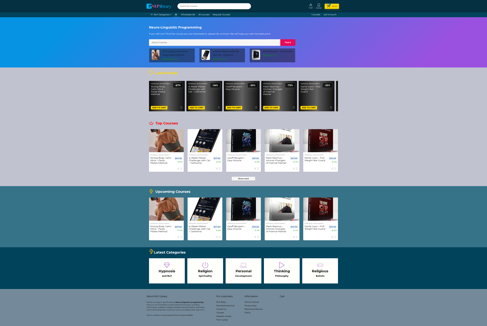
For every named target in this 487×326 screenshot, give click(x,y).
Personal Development (160, 84)
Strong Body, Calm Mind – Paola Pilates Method (158, 90)
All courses (203, 14)
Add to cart (159, 107)
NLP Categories (161, 14)
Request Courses (221, 14)
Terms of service (252, 302)
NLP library (221, 302)
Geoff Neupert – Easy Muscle (278, 51)
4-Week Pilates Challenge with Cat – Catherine (197, 89)
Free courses (222, 320)
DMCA (247, 313)
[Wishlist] (318, 5)
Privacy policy (251, 305)
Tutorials (315, 14)
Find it (288, 42)
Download (225, 305)
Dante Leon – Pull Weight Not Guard (310, 89)
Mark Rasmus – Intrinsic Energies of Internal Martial (272, 90)
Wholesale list (188, 14)
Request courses (223, 316)
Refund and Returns (254, 309)
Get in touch (330, 14)
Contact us (221, 309)
